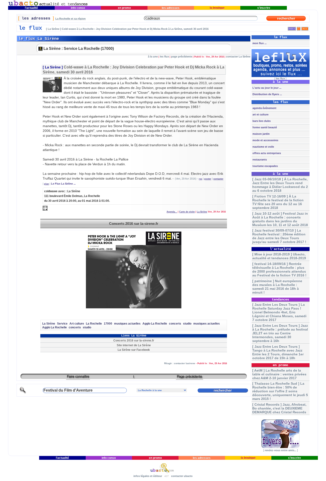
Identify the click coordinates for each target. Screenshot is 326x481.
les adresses (170, 8)
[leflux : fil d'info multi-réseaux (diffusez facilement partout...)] (280, 76)
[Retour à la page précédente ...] (189, 378)
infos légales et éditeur (147, 476)
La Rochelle (94, 323)
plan (46, 184)
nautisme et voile (263, 146)
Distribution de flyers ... (267, 94)
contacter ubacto (182, 476)
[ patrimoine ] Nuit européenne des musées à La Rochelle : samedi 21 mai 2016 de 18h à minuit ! (277, 286)
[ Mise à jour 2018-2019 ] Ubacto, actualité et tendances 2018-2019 (279, 256)
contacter (218, 179)
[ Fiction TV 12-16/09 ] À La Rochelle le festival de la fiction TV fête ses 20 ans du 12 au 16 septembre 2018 (278, 202)
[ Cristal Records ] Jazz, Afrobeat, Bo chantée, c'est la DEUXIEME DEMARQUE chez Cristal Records (279, 408)
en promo (124, 8)
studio (187, 323)
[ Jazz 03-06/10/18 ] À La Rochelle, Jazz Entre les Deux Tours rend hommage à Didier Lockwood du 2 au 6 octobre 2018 (280, 184)
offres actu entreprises (266, 153)
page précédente (181, 56)
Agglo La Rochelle (154, 323)
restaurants (259, 159)
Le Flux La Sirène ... (63, 183)
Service (62, 323)
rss (200, 179)
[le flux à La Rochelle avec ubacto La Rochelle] (48, 5)
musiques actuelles (127, 323)
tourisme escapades (265, 166)
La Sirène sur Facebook (134, 349)
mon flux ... (259, 43)
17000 (108, 323)
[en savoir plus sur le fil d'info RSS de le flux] (298, 28)
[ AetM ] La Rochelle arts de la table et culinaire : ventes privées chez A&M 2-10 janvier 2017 (279, 374)
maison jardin (261, 133)
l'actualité (31, 8)
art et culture (260, 114)
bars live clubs (261, 120)
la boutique (217, 8)
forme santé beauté (264, 127)
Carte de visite (187, 212)
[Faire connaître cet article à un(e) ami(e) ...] (78, 378)
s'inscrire (264, 8)
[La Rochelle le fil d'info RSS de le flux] (304, 28)
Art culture (76, 323)
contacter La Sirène (238, 56)
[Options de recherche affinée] (22, 393)
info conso (78, 8)
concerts (175, 323)
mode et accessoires (265, 140)
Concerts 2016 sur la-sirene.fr (133, 224)
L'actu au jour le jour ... (266, 87)
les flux (164, 56)
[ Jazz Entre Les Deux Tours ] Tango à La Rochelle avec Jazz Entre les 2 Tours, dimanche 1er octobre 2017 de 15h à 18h (278, 352)
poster (207, 179)
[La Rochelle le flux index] (292, 28)
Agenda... (172, 212)
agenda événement (264, 108)
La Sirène (53, 67)
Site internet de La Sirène (134, 345)
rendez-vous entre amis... (280, 450)
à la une (153, 56)
